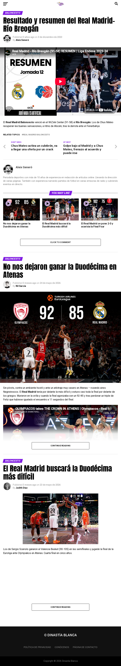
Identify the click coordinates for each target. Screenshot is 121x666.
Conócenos (62, 647)
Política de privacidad (37, 647)
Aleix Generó (22, 40)
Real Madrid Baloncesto (36, 135)
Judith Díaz (22, 488)
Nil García (21, 286)
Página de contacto (85, 647)
